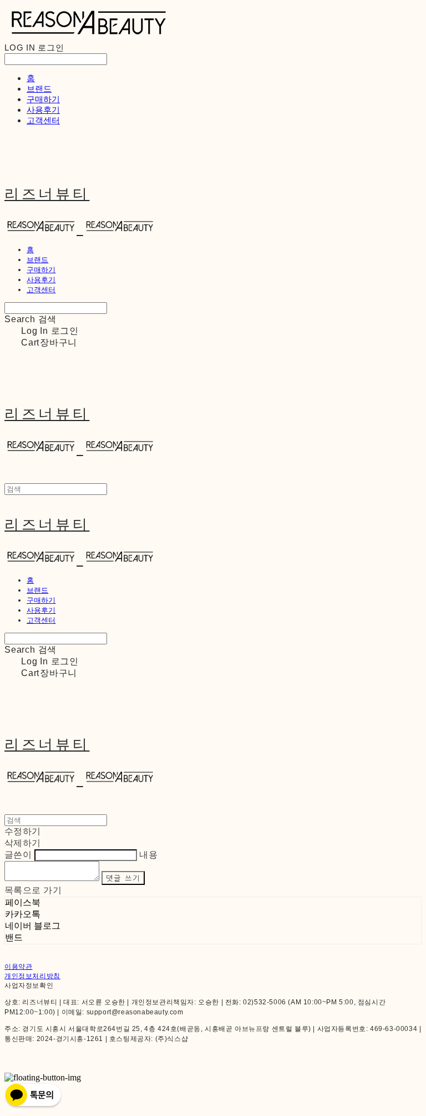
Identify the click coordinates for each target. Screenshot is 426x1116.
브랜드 (39, 88)
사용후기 (43, 109)
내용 (148, 854)
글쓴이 (18, 854)
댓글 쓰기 (123, 878)
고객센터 (43, 120)
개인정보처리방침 (32, 976)
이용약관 (18, 966)
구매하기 (43, 99)
